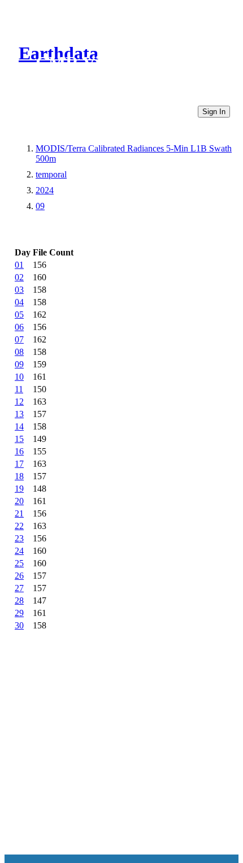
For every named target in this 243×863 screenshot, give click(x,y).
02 (19, 277)
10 (19, 376)
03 (19, 289)
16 (19, 451)
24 (19, 551)
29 (19, 613)
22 (19, 526)
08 (19, 352)
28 (19, 600)
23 (19, 538)
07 (19, 339)
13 (19, 414)
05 (19, 314)
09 (40, 206)
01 (19, 265)
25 (19, 563)
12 (19, 401)
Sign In (213, 111)
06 (19, 327)
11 (19, 389)
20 (19, 501)
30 (19, 625)
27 (19, 588)
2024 (45, 190)
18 (19, 476)
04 (19, 302)
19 (19, 488)
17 (19, 464)
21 (19, 513)
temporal (51, 174)
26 (19, 575)
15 (19, 439)
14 (19, 426)
